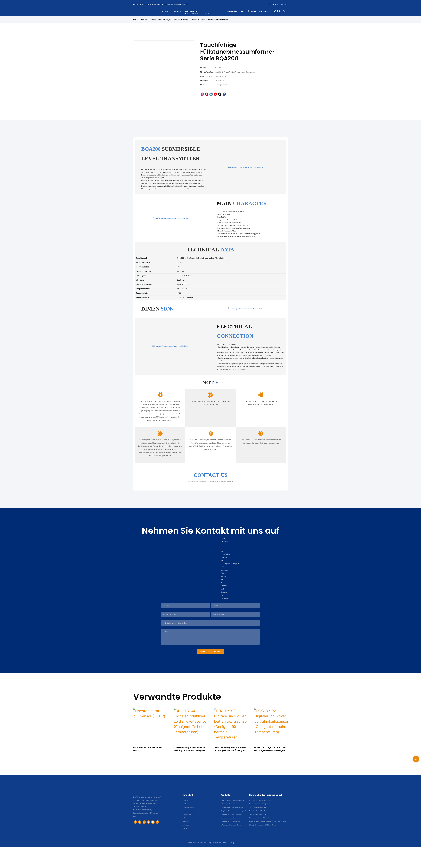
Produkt (144, 20)
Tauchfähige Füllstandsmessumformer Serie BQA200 (209, 20)
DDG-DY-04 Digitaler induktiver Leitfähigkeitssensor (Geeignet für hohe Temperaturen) (190, 749)
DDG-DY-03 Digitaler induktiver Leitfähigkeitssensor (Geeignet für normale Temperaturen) (230, 749)
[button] (276, 11)
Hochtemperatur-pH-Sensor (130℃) (147, 749)
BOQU (135, 20)
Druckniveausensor (181, 20)
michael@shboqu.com (279, 4)
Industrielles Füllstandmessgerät (160, 20)
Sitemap (231, 843)
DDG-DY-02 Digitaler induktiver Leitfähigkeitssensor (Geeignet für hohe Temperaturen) (270, 749)
